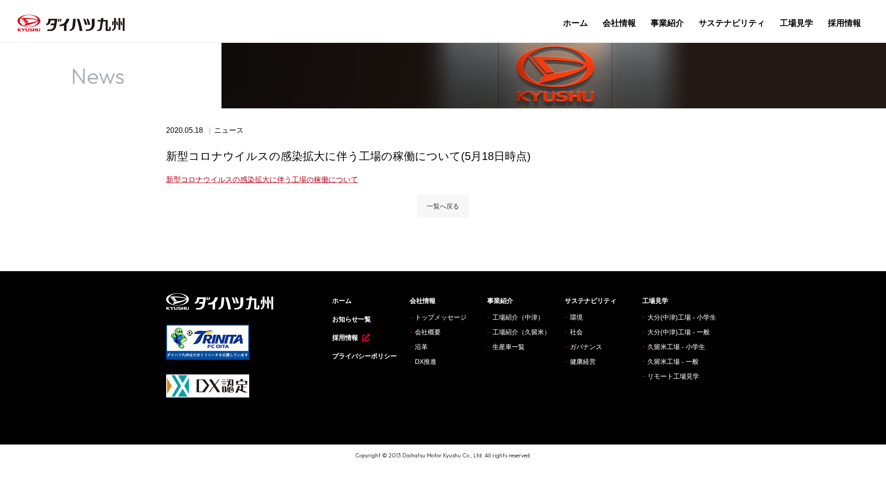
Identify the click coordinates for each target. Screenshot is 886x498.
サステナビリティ (732, 23)
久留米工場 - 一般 (673, 361)
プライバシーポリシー (364, 356)
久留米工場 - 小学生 (676, 346)
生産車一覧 (508, 346)
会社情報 (619, 23)
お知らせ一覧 (351, 319)
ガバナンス (586, 346)
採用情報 (844, 23)
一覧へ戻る (443, 206)
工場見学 (796, 23)
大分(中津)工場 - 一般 (678, 332)
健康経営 (583, 361)
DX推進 (426, 361)
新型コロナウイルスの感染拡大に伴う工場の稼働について (262, 180)
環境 (576, 317)
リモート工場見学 (673, 376)
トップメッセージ (441, 317)
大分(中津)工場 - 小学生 (681, 317)
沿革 (421, 346)
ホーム (575, 23)
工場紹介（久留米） (521, 332)
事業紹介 (667, 23)
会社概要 (428, 332)
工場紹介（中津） (518, 317)
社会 (576, 332)
